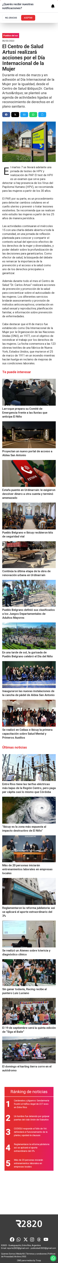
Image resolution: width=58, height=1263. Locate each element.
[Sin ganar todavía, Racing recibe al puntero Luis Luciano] (29, 972)
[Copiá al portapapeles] (42, 114)
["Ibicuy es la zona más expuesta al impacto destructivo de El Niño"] (29, 810)
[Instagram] (32, 1239)
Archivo (17, 1256)
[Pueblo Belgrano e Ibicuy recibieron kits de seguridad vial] (29, 516)
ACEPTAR (28, 18)
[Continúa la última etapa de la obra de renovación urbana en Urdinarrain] (29, 554)
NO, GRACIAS (11, 18)
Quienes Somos (8, 1254)
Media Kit (20, 1254)
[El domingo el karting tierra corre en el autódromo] (29, 1050)
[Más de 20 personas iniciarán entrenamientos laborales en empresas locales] (29, 848)
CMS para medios (25, 1260)
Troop (38, 1260)
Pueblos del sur (10, 35)
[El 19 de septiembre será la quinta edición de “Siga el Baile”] (29, 1011)
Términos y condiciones (36, 1254)
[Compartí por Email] (24, 114)
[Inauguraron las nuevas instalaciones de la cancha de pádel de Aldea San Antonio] (29, 674)
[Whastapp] (19, 1239)
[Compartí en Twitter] (15, 114)
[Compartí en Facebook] (6, 114)
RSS (24, 1256)
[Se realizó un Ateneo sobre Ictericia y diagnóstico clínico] (29, 934)
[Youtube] (46, 1239)
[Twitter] (25, 1239)
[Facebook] (12, 1239)
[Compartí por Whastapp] (33, 114)
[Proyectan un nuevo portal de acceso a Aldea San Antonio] (29, 434)
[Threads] (39, 1239)
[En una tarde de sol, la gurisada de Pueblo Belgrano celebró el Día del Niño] (29, 635)
